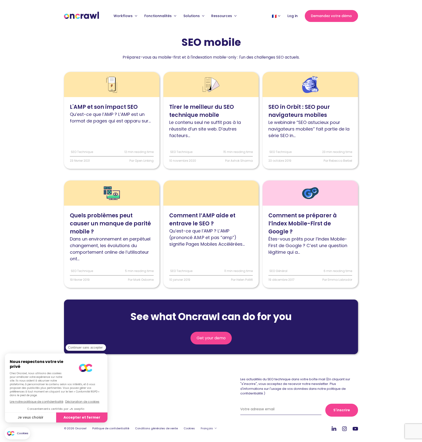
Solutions (192, 15)
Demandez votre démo (331, 15)
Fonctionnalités (158, 15)
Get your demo (211, 338)
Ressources (222, 15)
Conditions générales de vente (156, 428)
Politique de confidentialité (110, 428)
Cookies (189, 428)
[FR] (274, 16)
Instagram (344, 428)
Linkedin (334, 428)
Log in (292, 15)
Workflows (124, 15)
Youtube (355, 429)
